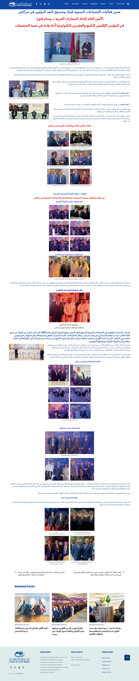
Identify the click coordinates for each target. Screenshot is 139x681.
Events (84, 4)
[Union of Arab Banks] (20, 5)
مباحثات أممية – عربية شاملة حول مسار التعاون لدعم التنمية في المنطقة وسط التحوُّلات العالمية (105, 631)
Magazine (94, 4)
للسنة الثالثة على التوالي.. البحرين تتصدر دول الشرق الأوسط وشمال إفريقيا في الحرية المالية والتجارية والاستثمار (97, 573)
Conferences (106, 661)
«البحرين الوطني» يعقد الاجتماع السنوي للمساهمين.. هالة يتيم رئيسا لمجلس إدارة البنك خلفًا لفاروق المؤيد (41, 573)
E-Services (120, 4)
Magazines (105, 665)
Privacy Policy (106, 672)
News (111, 4)
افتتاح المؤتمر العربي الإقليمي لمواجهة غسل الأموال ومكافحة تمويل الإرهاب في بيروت (68, 631)
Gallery (103, 4)
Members (75, 4)
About (66, 4)
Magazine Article (22, 625)
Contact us (106, 669)
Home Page (106, 658)
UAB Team (20, 674)
